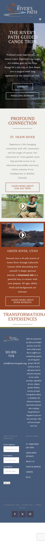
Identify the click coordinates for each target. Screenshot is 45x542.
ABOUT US (30, 461)
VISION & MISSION (33, 466)
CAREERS (29, 472)
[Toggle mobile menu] (40, 19)
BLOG (28, 477)
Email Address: (9, 444)
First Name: (8, 455)
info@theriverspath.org (15, 363)
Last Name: (7, 466)
